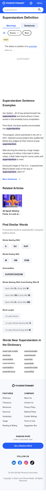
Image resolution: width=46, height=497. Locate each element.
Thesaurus (7, 402)
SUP (26, 246)
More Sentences (10, 179)
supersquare (30, 355)
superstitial (29, 371)
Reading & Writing (10, 425)
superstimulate (31, 367)
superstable (8, 359)
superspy (7, 355)
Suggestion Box (30, 425)
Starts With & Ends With (16, 288)
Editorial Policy (30, 411)
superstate (29, 363)
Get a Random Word (23, 445)
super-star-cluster (10, 350)
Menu (39, 3)
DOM (26, 260)
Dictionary (7, 398)
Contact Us (28, 402)
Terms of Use (29, 421)
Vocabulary (7, 416)
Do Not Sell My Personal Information (23, 472)
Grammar (6, 411)
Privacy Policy (29, 407)
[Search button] (39, 9)
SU (15, 246)
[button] (31, 3)
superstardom (14, 274)
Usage (5, 421)
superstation (8, 367)
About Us (28, 398)
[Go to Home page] (13, 3)
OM (15, 260)
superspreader (30, 350)
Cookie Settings (30, 416)
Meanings (11, 25)
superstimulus (9, 371)
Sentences (29, 25)
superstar (32, 46)
